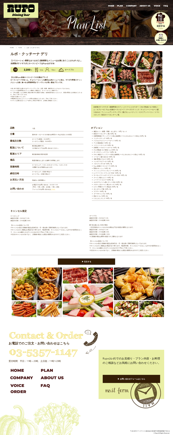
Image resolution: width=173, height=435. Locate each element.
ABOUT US (52, 377)
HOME (12, 47)
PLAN (20, 47)
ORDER (18, 391)
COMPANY (21, 377)
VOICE (17, 385)
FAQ (45, 385)
